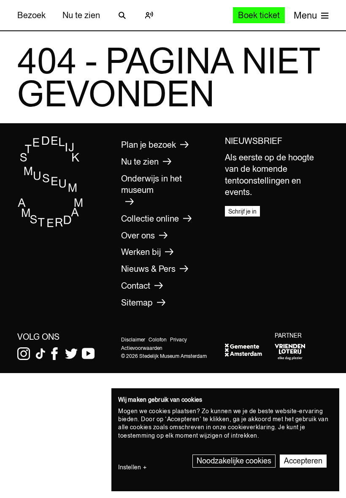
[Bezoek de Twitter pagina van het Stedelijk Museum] (71, 353)
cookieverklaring (251, 427)
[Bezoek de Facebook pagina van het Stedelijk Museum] (54, 353)
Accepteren (303, 460)
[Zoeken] (122, 15)
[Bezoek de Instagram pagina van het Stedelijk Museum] (23, 353)
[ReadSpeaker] (149, 15)
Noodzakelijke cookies (234, 460)
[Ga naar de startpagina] (50, 225)
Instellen (129, 467)
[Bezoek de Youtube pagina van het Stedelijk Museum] (88, 353)
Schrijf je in (242, 211)
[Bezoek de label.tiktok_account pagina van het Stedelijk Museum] (40, 353)
